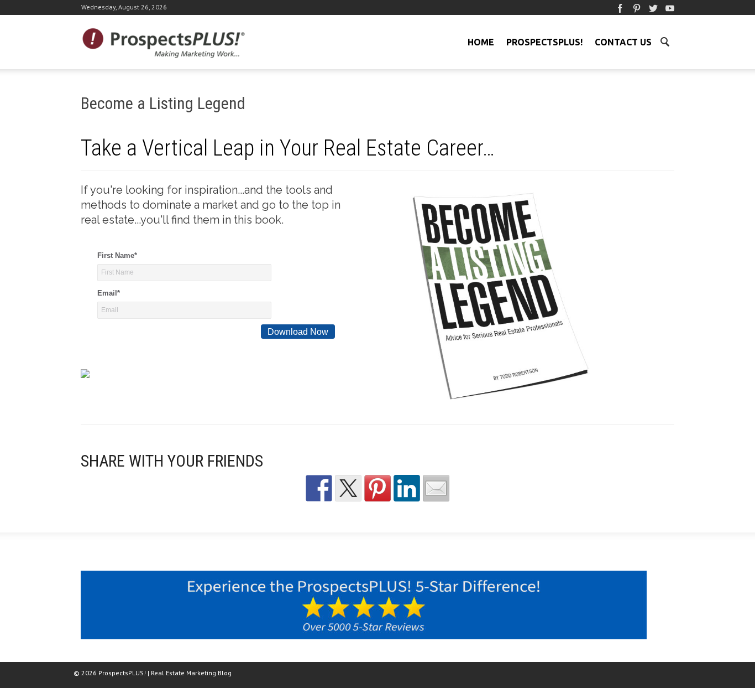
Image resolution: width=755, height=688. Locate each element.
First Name (117, 255)
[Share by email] (436, 488)
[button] (664, 41)
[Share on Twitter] (348, 488)
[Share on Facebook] (319, 488)
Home (481, 42)
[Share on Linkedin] (407, 488)
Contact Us (623, 42)
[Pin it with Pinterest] (377, 488)
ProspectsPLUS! (544, 42)
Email (108, 293)
